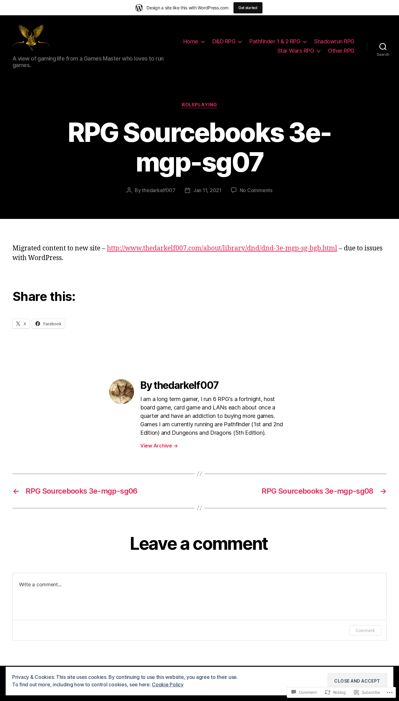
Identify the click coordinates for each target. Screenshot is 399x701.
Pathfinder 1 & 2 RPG (274, 41)
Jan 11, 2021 (207, 190)
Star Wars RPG (295, 50)
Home (190, 41)
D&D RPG (224, 41)
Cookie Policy (168, 684)
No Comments (256, 190)
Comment (365, 630)
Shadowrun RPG (334, 41)
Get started (247, 7)
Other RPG (341, 50)
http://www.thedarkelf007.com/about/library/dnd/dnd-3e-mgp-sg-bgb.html (222, 248)
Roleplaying (199, 105)
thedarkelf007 (158, 190)
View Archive (159, 445)
